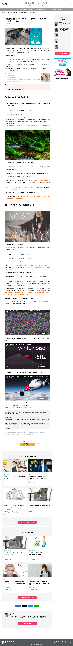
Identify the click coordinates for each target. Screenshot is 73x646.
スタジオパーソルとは (57, 9)
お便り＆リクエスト (43, 9)
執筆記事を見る (27, 623)
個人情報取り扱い (50, 637)
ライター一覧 (34, 637)
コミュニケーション (8, 513)
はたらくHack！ (6, 12)
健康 (30, 513)
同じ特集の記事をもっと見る (27, 597)
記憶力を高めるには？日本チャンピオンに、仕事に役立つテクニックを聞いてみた (39, 477)
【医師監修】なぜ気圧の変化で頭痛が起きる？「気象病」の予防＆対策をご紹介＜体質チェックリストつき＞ (14, 583)
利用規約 (41, 637)
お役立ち (6, 25)
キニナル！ (7, 474)
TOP (3, 12)
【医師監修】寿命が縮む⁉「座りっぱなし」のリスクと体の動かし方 (39, 506)
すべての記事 (15, 9)
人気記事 (25, 9)
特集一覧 (33, 9)
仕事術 (36, 483)
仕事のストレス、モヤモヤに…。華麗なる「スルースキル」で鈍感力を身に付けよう (14, 506)
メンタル (11, 511)
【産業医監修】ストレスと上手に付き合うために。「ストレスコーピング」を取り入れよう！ (39, 583)
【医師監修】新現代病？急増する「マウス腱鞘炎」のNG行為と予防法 (39, 553)
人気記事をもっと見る (62, 53)
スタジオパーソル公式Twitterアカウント (18, 407)
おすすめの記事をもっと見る (27, 522)
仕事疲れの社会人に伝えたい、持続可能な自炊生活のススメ (14, 477)
